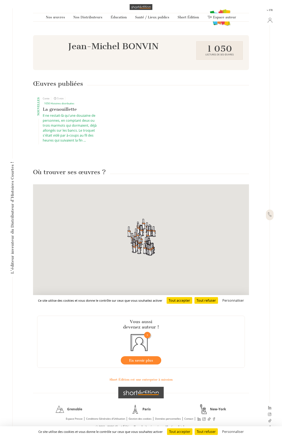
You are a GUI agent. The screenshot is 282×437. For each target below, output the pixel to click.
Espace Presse (74, 418)
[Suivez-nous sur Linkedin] (270, 408)
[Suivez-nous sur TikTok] (270, 421)
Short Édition (188, 17)
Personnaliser (233, 431)
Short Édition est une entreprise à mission (141, 379)
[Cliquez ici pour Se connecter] (269, 20)
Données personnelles (168, 418)
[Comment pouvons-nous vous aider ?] (269, 215)
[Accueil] (141, 7)
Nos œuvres (55, 17)
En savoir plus (141, 360)
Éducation (119, 17)
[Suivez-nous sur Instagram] (270, 414)
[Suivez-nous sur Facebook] (214, 419)
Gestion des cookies (140, 418)
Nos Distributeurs (87, 17)
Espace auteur (224, 17)
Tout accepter (179, 431)
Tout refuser (206, 431)
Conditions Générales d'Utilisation (105, 418)
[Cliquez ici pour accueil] (141, 392)
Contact (188, 418)
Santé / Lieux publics (152, 17)
